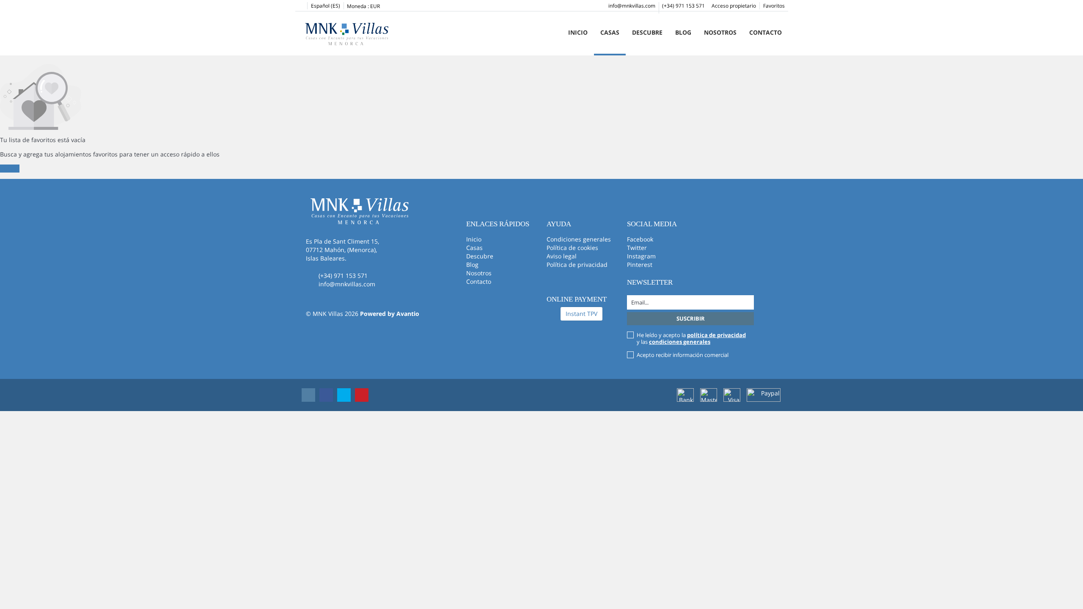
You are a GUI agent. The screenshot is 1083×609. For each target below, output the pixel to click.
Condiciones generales (579, 239)
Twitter (637, 248)
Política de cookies (572, 248)
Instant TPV (581, 314)
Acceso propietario (734, 5)
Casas (609, 32)
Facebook (640, 239)
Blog (683, 32)
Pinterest (639, 265)
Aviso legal (562, 256)
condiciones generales (679, 342)
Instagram (641, 256)
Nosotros (720, 32)
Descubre (647, 32)
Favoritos (774, 5)
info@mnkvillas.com (631, 5)
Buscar (9, 169)
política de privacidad (716, 335)
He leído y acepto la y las (691, 338)
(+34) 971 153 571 (683, 5)
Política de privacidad (577, 265)
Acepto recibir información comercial (682, 354)
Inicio (578, 32)
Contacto (765, 32)
